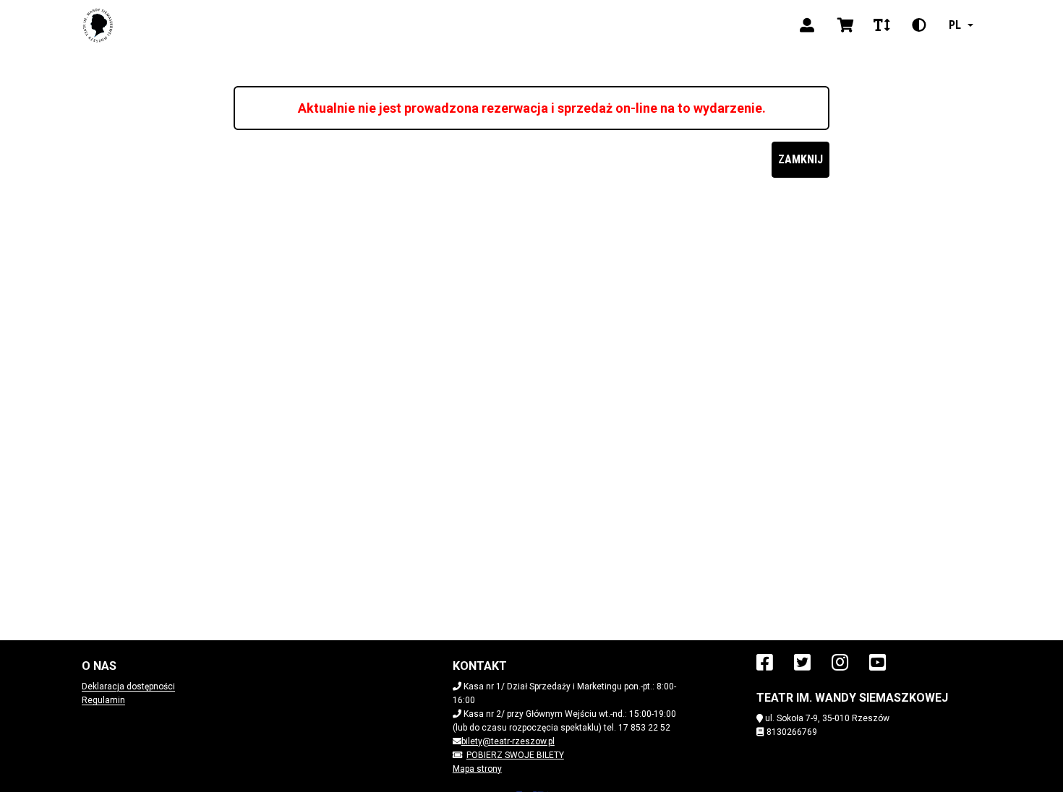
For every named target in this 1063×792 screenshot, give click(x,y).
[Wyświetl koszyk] (846, 25)
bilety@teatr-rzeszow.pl (508, 741)
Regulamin (103, 700)
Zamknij (800, 159)
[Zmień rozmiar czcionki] (881, 25)
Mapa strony (477, 769)
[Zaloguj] (807, 25)
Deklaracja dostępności (128, 686)
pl (955, 25)
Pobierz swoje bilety (515, 755)
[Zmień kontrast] (919, 25)
